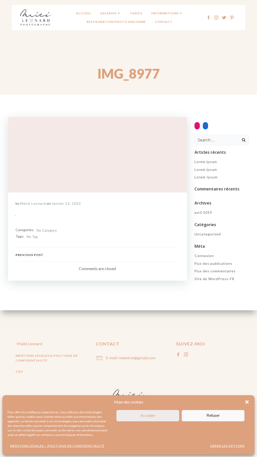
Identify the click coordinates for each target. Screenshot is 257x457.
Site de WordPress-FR (214, 279)
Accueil (83, 13)
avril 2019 (203, 212)
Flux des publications (213, 263)
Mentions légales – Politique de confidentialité (57, 446)
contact (163, 22)
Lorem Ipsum (206, 177)
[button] (246, 401)
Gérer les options (227, 446)
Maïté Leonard (33, 203)
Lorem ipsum (206, 162)
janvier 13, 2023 (66, 203)
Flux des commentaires (215, 271)
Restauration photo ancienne (116, 22)
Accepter (148, 415)
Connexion (204, 255)
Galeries (108, 13)
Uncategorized (208, 234)
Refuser (213, 415)
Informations (164, 13)
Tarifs (136, 13)
